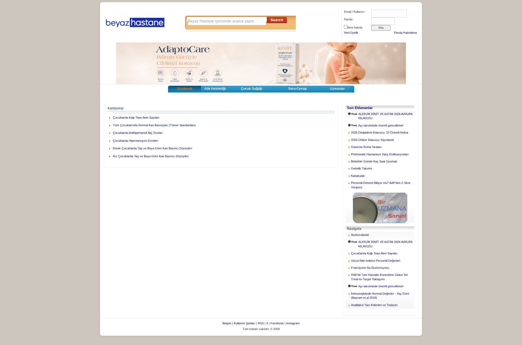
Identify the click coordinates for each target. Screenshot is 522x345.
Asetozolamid (360, 234)
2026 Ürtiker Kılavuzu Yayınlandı (372, 139)
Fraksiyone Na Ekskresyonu (370, 267)
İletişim (226, 323)
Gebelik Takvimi (361, 168)
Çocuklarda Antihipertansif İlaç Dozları (138, 132)
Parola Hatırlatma (405, 32)
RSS (261, 323)
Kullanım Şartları (244, 323)
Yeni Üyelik (351, 32)
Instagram (293, 323)
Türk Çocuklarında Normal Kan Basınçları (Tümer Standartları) (154, 125)
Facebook (277, 323)
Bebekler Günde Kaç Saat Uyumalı (374, 161)
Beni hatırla (354, 27)
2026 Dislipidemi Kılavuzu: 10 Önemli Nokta (379, 132)
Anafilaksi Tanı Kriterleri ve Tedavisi (374, 305)
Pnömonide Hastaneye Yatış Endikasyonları (380, 154)
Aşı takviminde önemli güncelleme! (380, 125)
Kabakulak (358, 175)
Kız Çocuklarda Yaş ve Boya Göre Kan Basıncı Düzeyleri (150, 156)
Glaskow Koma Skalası (366, 147)
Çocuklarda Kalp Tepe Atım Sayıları (136, 117)
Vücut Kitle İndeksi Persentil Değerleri (375, 260)
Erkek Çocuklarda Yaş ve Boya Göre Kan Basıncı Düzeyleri (152, 148)
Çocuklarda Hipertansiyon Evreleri (135, 140)
